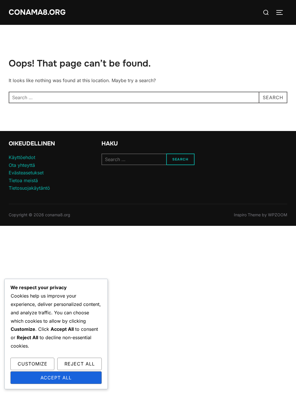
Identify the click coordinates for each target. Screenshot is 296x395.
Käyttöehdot (22, 157)
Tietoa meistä (23, 180)
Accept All (56, 378)
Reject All (79, 364)
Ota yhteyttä (22, 165)
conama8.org (37, 12)
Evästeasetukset (26, 173)
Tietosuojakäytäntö (29, 188)
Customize (32, 364)
